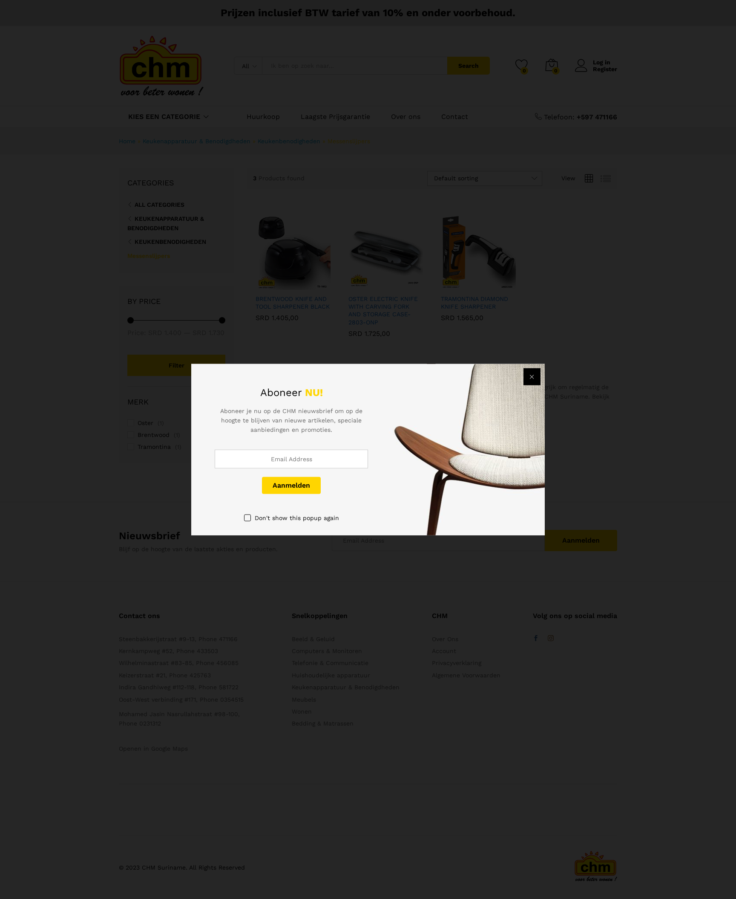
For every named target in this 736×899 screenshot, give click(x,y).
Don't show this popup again (297, 517)
